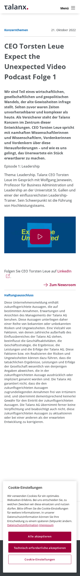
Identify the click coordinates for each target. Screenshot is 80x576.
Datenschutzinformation (22, 525)
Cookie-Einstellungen (40, 559)
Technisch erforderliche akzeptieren (40, 548)
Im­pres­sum (46, 525)
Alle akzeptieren (40, 536)
